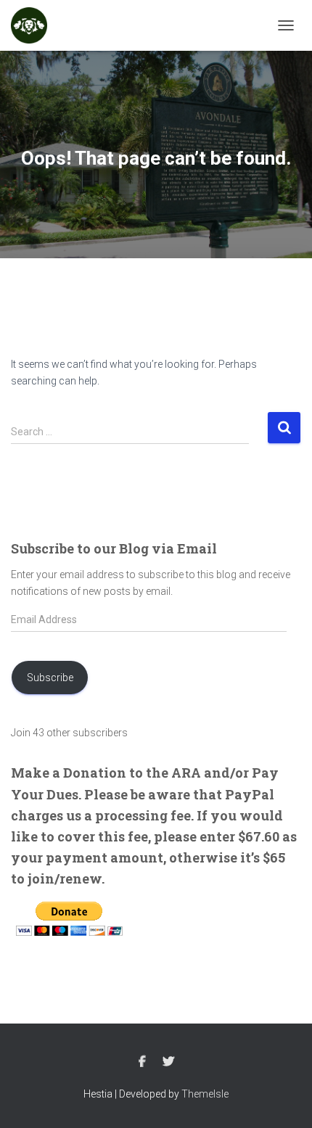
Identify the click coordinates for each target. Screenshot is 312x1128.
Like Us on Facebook (142, 1062)
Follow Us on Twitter (168, 1062)
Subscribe (50, 677)
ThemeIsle (205, 1094)
